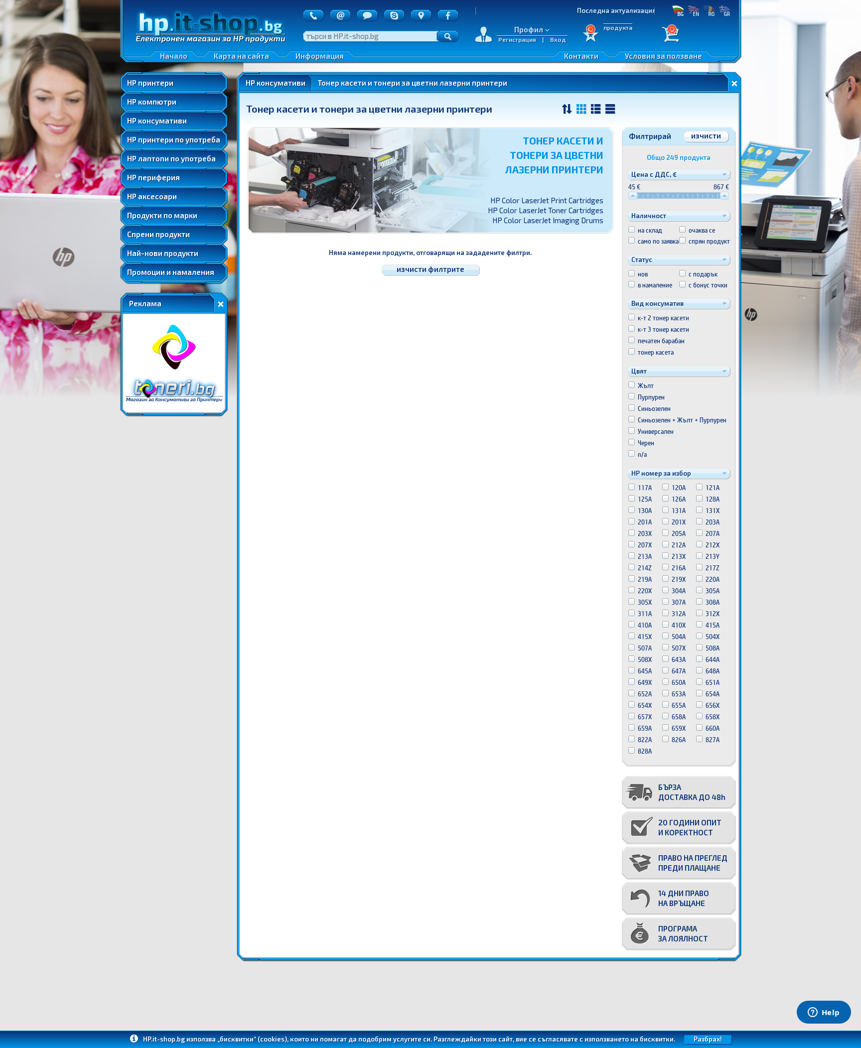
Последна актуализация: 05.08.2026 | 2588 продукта (625, 10)
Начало (173, 55)
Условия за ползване (663, 55)
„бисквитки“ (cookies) (252, 1039)
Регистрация (517, 39)
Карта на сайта (241, 55)
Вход (558, 39)
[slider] (632, 195)
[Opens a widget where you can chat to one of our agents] (823, 1013)
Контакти (581, 55)
